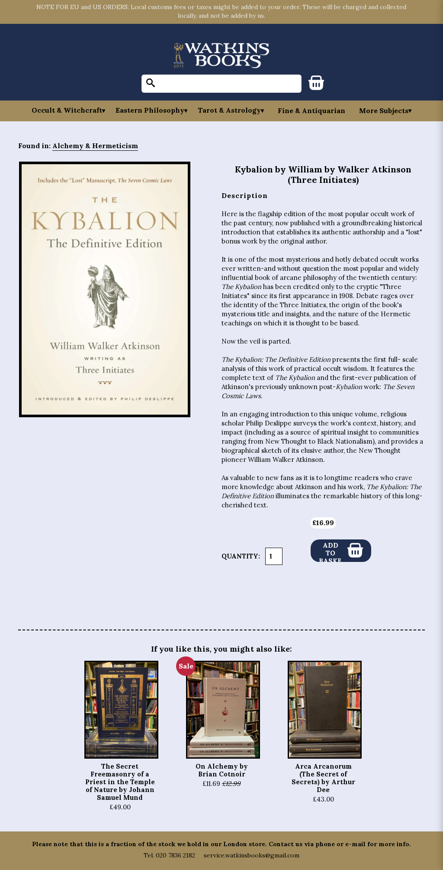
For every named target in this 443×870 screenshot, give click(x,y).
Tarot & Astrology (229, 110)
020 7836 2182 (175, 855)
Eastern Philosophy (150, 110)
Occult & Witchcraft (67, 110)
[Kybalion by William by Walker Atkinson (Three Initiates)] (104, 289)
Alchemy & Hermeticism (95, 145)
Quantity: (241, 556)
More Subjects (383, 110)
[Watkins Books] (221, 56)
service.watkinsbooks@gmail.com (251, 855)
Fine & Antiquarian (311, 110)
